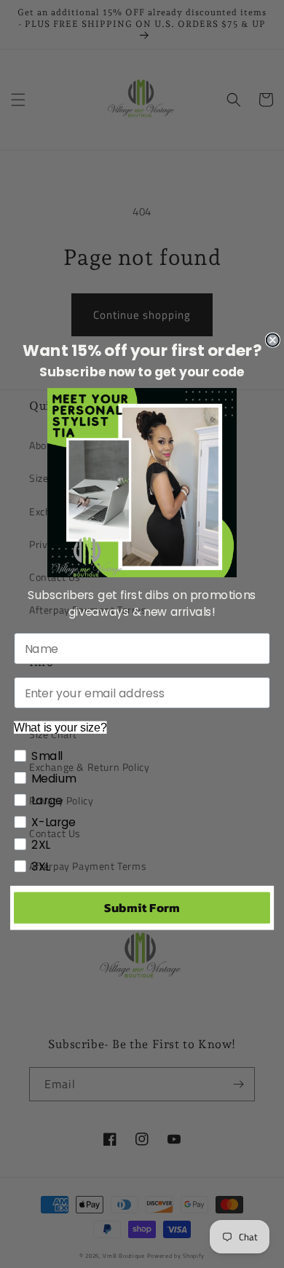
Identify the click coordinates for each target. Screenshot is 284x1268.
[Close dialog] (273, 339)
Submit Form (141, 907)
